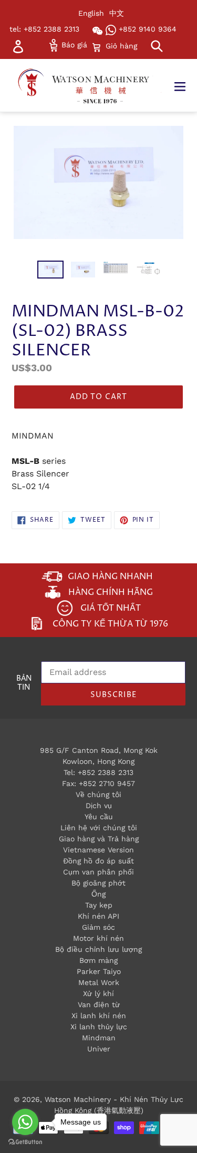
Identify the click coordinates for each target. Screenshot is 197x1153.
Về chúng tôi (98, 794)
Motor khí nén (98, 938)
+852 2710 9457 (107, 783)
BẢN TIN (24, 683)
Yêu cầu (99, 816)
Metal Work (98, 982)
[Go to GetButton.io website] (25, 1142)
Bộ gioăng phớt (98, 883)
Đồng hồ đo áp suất (98, 861)
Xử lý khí (98, 993)
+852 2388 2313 (105, 772)
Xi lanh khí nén (98, 1015)
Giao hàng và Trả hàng (99, 838)
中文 (116, 13)
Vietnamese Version (98, 850)
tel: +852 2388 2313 (44, 29)
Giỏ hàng (121, 45)
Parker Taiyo (99, 971)
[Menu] (185, 85)
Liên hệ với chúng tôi (98, 827)
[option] (50, 272)
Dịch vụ (99, 805)
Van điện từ (99, 1004)
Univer (98, 1049)
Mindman (99, 1037)
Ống (98, 894)
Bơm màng (98, 960)
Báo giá (73, 45)
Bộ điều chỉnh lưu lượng (98, 949)
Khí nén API (98, 916)
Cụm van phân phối (98, 872)
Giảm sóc (98, 927)
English (91, 13)
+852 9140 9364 (146, 29)
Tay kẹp (98, 905)
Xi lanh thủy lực (98, 1026)
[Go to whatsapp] (25, 1122)
